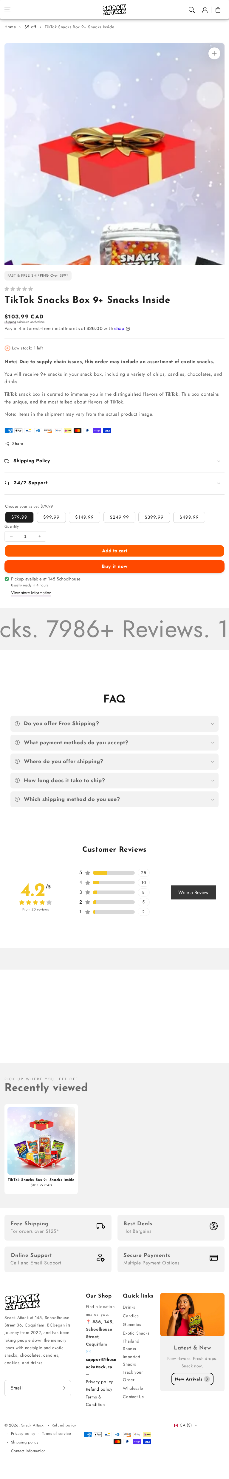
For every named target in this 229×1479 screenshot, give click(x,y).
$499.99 (189, 517)
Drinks (129, 1307)
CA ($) (186, 1425)
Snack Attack (33, 1425)
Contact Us (133, 1397)
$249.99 (119, 517)
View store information (31, 593)
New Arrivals (188, 1379)
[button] (7, 9)
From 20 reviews (35, 909)
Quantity (11, 526)
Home (10, 27)
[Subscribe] (64, 1388)
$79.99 (19, 517)
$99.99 (51, 517)
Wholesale (133, 1388)
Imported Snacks (131, 1360)
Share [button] (17, 443)
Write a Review (193, 892)
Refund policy (99, 1389)
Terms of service (56, 1433)
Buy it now (115, 566)
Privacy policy (99, 1382)
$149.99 (84, 517)
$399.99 (154, 517)
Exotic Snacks (136, 1333)
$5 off (30, 27)
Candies (131, 1316)
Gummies (132, 1324)
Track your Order (133, 1376)
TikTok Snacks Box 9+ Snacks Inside (79, 27)
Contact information (28, 1451)
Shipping (10, 322)
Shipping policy (25, 1442)
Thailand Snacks (131, 1345)
